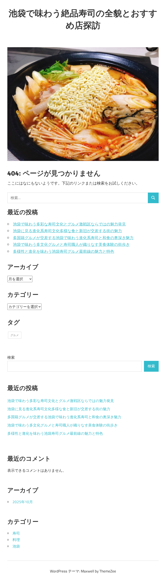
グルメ (14, 335)
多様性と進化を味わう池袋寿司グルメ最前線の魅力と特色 (63, 251)
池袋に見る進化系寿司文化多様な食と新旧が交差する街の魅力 (67, 231)
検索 (11, 357)
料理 (16, 540)
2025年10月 (23, 502)
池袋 (16, 546)
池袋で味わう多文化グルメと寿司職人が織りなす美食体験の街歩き (71, 244)
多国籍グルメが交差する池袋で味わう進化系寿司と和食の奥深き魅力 (73, 238)
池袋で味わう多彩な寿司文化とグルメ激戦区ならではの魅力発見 (69, 224)
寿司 (16, 533)
